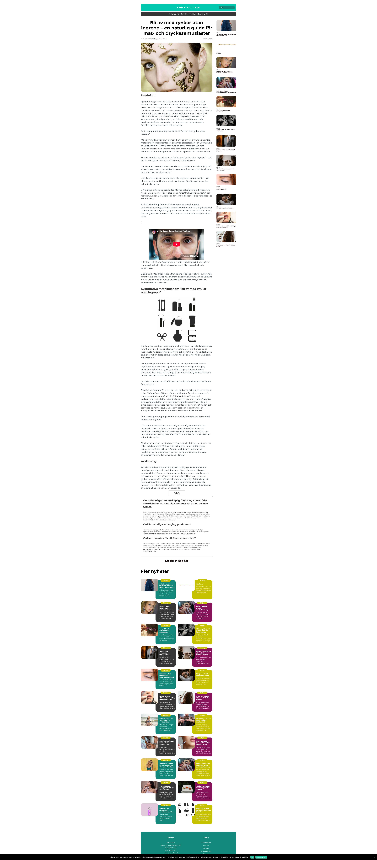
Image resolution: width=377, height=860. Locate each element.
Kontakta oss (203, 14)
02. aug (165, 603)
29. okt (202, 625)
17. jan (202, 805)
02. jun (202, 603)
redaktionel (207, 39)
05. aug (202, 580)
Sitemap (206, 854)
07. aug (165, 580)
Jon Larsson (162, 39)
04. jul (165, 670)
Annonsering (174, 14)
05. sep (165, 738)
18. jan (165, 782)
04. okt (165, 648)
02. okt (202, 715)
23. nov (165, 715)
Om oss (184, 14)
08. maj (165, 760)
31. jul (202, 738)
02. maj (202, 670)
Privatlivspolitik (261, 857)
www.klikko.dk (173, 853)
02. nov (165, 625)
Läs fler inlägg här (176, 560)
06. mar (165, 693)
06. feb (202, 693)
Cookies (192, 14)
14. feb (202, 760)
